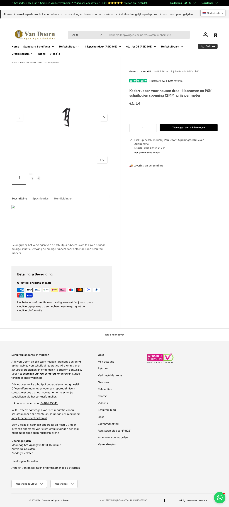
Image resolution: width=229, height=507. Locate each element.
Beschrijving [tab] (19, 198)
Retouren (103, 368)
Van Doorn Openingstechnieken (53, 500)
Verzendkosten (107, 444)
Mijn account (106, 361)
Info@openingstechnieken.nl (29, 418)
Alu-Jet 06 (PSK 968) (139, 46)
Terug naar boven (114, 334)
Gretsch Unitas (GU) (140, 71)
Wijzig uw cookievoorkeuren (193, 500)
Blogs (41, 54)
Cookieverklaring (108, 423)
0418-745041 (49, 403)
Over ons (103, 382)
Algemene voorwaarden (113, 437)
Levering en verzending (146, 165)
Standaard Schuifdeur (36, 46)
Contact (102, 396)
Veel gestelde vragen (110, 375)
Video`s (55, 54)
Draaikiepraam (20, 54)
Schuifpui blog (107, 409)
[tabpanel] (61, 231)
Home (15, 46)
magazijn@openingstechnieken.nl (39, 432)
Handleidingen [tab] (63, 198)
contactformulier (46, 396)
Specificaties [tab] (40, 198)
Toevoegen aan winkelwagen (188, 127)
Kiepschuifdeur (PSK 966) (101, 46)
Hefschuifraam (170, 46)
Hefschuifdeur (68, 46)
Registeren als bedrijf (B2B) (114, 430)
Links (101, 416)
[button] (213, 13)
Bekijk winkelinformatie (147, 152)
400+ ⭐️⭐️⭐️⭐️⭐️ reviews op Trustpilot (124, 2)
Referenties (105, 389)
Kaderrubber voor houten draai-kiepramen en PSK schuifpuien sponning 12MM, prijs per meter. (40, 62)
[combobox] (129, 35)
